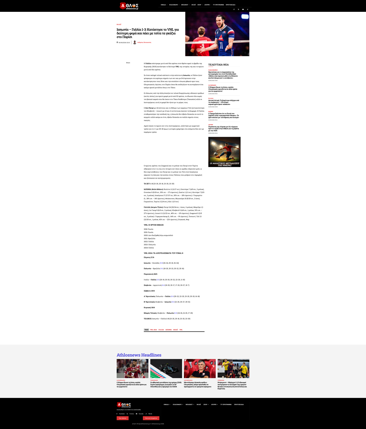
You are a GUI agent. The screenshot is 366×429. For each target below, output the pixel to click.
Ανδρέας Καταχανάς (144, 42)
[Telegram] (128, 85)
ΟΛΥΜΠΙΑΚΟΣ (212, 85)
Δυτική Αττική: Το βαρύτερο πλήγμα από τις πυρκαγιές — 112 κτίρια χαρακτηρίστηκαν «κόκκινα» (223, 102)
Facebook (122, 414)
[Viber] (128, 81)
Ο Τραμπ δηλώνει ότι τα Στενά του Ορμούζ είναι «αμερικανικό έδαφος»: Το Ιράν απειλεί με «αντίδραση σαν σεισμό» (223, 115)
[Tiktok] (247, 9)
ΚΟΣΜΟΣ (210, 111)
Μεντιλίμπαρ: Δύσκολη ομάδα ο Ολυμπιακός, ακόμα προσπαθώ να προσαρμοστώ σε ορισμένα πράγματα (197, 384)
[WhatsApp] (128, 76)
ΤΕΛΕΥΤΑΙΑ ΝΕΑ (218, 64)
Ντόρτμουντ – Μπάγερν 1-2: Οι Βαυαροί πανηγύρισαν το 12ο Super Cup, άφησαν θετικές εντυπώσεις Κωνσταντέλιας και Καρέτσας (232, 385)
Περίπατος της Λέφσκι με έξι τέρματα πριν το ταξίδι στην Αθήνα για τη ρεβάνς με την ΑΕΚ (223, 128)
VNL (181, 330)
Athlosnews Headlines (139, 355)
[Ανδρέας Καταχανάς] (135, 42)
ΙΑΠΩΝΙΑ (169, 330)
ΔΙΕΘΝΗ (210, 124)
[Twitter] (238, 9)
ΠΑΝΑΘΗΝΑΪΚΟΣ (213, 70)
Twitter (131, 414)
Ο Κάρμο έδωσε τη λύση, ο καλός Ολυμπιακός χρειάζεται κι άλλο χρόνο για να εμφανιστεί (222, 89)
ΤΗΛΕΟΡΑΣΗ (154, 380)
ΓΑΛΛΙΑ (161, 330)
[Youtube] (243, 9)
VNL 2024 (153, 330)
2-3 (158, 279)
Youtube (141, 414)
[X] (128, 72)
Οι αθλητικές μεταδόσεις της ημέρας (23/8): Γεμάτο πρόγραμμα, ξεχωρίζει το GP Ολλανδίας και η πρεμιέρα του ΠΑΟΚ (165, 384)
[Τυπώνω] (128, 94)
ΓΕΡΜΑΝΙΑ (221, 380)
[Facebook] (234, 9)
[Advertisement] (174, 149)
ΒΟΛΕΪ (119, 24)
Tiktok (150, 414)
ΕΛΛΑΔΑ (210, 98)
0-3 (175, 313)
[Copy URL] (128, 90)
